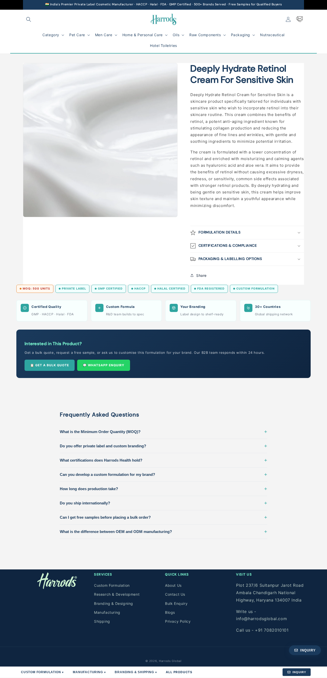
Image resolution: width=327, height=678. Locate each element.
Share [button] (201, 275)
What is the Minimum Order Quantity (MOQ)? (163, 431)
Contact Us (175, 594)
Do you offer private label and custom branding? (163, 446)
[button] (28, 19)
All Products (179, 672)
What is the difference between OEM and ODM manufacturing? (163, 531)
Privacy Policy (178, 621)
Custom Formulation (112, 585)
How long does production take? (163, 488)
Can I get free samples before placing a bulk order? (163, 517)
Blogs (170, 612)
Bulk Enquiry (176, 603)
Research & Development (116, 594)
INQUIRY (299, 672)
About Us (173, 585)
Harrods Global (170, 661)
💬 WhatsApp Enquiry (103, 365)
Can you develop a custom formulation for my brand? (163, 474)
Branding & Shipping (136, 672)
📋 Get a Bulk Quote (49, 365)
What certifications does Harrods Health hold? (163, 460)
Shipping (102, 621)
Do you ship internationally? (163, 503)
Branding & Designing (113, 603)
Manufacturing (107, 612)
